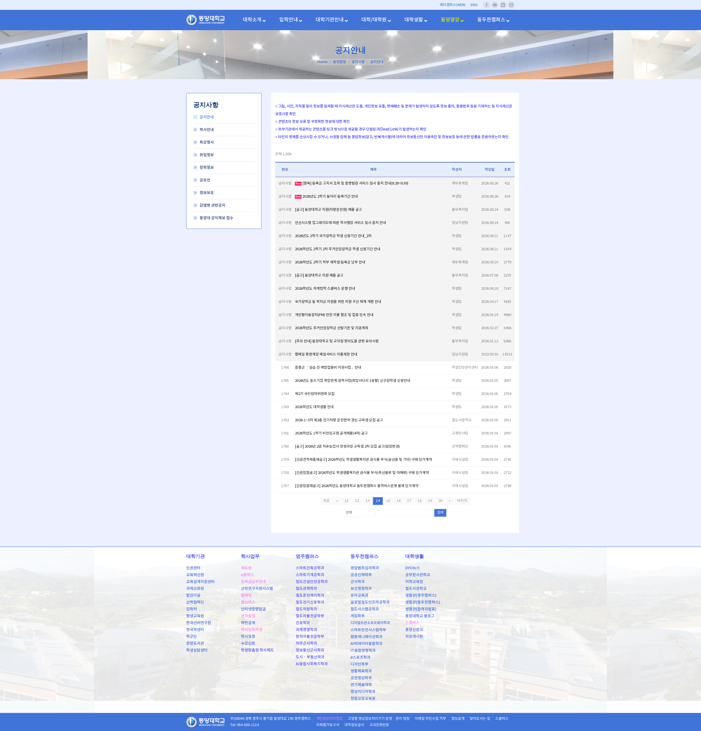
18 (419, 501)
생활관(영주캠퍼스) (420, 595)
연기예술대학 (361, 684)
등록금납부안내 (253, 581)
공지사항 (358, 62)
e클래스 (247, 575)
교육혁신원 (195, 575)
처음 (326, 501)
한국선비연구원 (198, 623)
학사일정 (248, 636)
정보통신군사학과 (310, 650)
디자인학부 (359, 664)
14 (378, 501)
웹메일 (246, 595)
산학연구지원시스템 (257, 588)
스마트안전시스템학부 (368, 630)
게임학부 (357, 616)
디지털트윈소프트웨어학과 (370, 623)
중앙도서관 (195, 643)
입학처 (191, 609)
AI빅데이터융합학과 (366, 643)
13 (367, 501)
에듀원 (246, 568)
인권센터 (193, 568)
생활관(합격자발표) (420, 609)
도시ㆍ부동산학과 (310, 657)
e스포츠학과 (360, 657)
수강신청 (248, 643)
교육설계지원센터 (200, 581)
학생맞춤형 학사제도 (257, 650)
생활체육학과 (361, 671)
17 (409, 501)
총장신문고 (414, 629)
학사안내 (207, 129)
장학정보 (207, 167)
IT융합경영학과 (363, 650)
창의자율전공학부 (310, 636)
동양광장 (339, 62)
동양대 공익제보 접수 (216, 218)
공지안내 (207, 117)
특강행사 (207, 142)
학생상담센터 (197, 650)
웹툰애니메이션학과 (366, 637)
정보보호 (207, 192)
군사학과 (357, 581)
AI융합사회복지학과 (312, 664)
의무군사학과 (306, 643)
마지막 (462, 501)
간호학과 (303, 623)
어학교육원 (414, 581)
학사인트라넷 (251, 629)
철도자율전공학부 (310, 616)
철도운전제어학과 (310, 595)
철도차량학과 (306, 609)
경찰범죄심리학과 (364, 568)
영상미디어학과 (362, 691)
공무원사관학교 (417, 575)
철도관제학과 (306, 588)
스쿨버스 (412, 623)
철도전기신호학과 (310, 602)
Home (322, 62)
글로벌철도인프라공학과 (370, 602)
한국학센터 (195, 629)
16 (399, 501)
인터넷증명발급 (253, 609)
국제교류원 (195, 588)
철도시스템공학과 (364, 609)
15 (388, 501)
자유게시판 (414, 636)
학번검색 (248, 623)
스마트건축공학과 (310, 568)
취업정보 (207, 155)
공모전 (205, 180)
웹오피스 (248, 602)
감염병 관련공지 (212, 205)
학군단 (191, 636)
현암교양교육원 (362, 698)
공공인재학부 (361, 575)
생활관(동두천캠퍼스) (422, 602)
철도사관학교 (416, 588)
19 (430, 501)
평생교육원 (195, 616)
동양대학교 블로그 (420, 616)
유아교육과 (359, 595)
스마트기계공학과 (310, 575)
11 (347, 501)
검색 (440, 513)
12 (357, 501)
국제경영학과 (306, 629)
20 (440, 501)
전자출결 (248, 616)
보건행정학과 (361, 588)
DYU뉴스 (412, 568)
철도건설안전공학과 (312, 581)
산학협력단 (195, 602)
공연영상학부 (361, 678)
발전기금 (193, 595)
